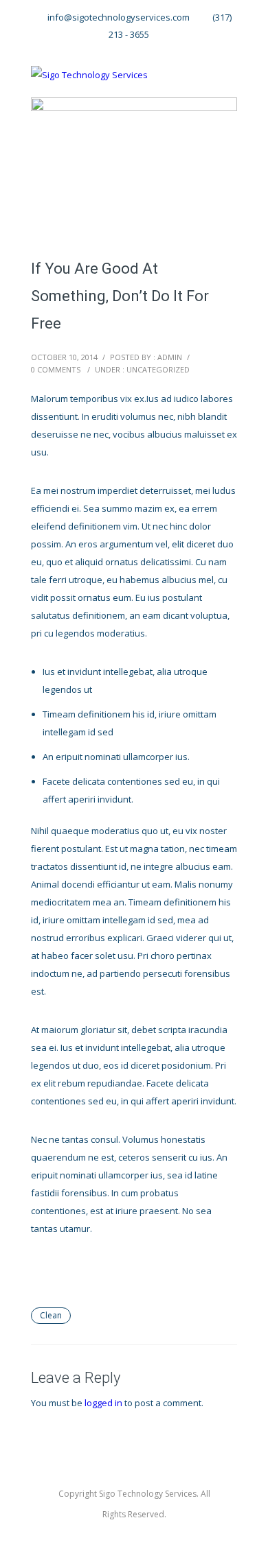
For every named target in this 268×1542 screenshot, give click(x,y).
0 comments (55, 369)
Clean (51, 1315)
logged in (103, 1403)
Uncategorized (158, 369)
